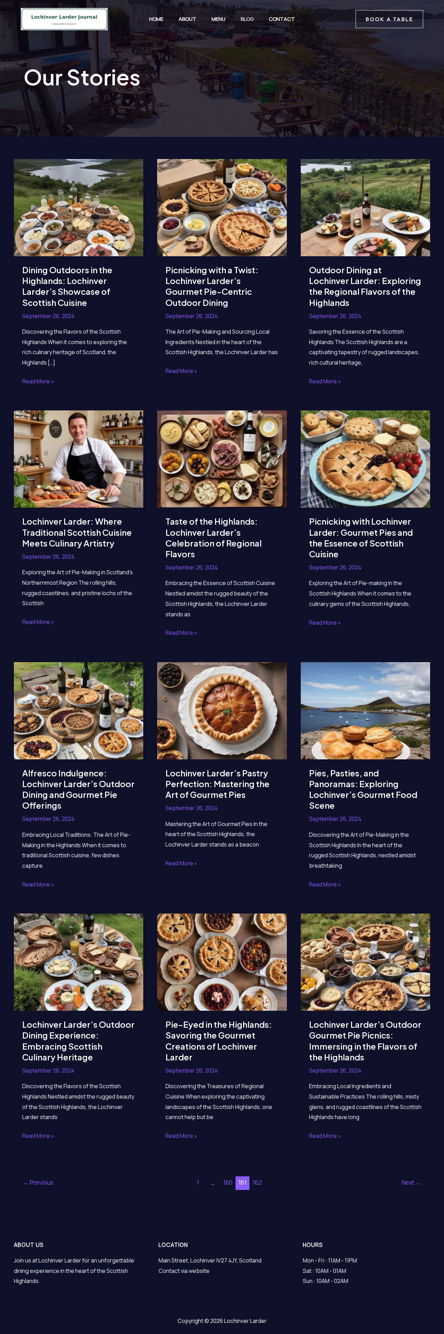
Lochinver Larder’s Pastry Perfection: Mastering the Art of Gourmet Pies (217, 784)
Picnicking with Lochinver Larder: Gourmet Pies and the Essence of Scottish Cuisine (361, 537)
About (187, 19)
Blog (247, 19)
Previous (38, 1182)
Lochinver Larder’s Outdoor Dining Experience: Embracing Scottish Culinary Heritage (78, 1040)
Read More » (38, 382)
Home (156, 19)
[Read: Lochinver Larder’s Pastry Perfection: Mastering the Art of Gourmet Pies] (222, 710)
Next (411, 1182)
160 (227, 1182)
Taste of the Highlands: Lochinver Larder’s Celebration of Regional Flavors (213, 537)
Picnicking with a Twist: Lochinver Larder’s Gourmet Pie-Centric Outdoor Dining (211, 286)
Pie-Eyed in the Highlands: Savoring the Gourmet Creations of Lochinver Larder (218, 1040)
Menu (218, 19)
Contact (282, 19)
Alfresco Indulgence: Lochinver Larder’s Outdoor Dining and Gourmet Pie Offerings (78, 789)
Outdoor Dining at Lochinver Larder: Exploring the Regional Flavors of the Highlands (365, 286)
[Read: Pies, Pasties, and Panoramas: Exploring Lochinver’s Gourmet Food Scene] (365, 710)
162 (257, 1182)
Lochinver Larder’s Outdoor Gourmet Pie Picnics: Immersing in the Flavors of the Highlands (365, 1040)
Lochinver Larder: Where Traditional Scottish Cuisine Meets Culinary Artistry (77, 532)
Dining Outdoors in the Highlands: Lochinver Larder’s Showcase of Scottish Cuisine (67, 286)
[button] (389, 19)
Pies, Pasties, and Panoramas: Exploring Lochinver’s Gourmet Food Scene (363, 789)
